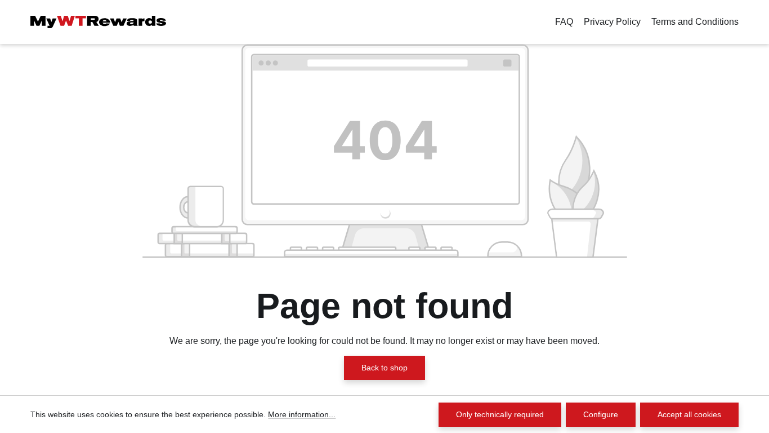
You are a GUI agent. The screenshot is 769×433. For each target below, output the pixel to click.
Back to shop (384, 367)
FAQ (564, 21)
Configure (600, 414)
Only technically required (500, 414)
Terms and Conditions (695, 21)
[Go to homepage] (98, 22)
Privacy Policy (612, 21)
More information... (302, 414)
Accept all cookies (689, 414)
